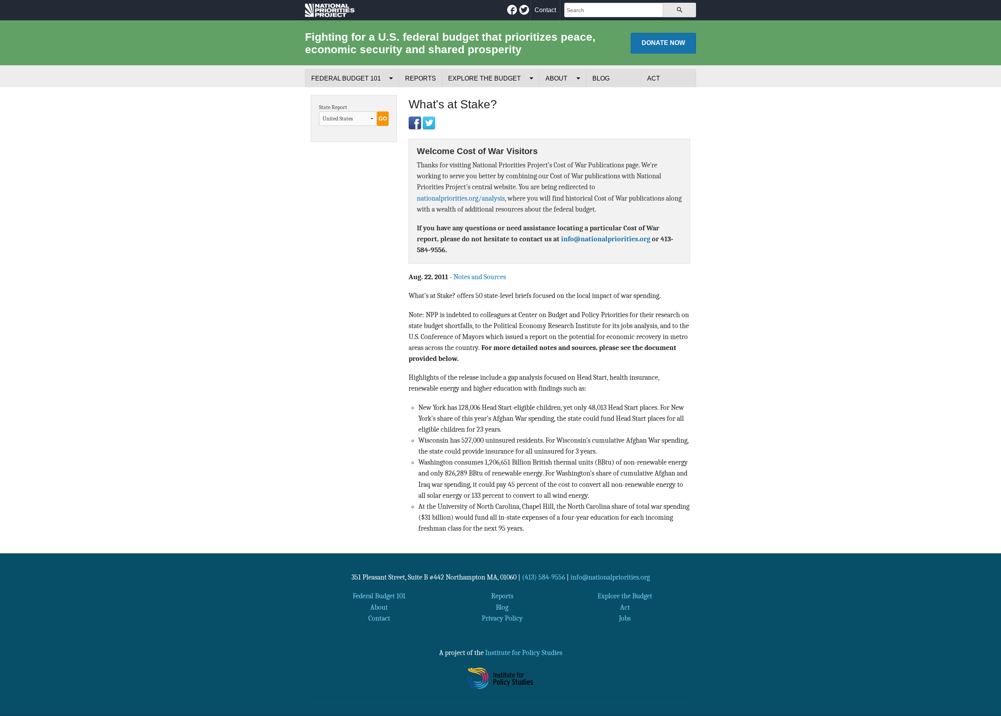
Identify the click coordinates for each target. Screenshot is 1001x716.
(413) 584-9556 (543, 577)
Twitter (429, 123)
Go (383, 118)
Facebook (415, 123)
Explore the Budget (484, 78)
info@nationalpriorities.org (605, 239)
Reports (420, 78)
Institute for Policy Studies (523, 653)
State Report (333, 107)
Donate (663, 42)
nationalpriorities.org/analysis (461, 198)
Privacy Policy (502, 618)
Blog (601, 78)
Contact (545, 10)
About (556, 78)
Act (653, 78)
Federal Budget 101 (346, 78)
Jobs (625, 618)
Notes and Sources (480, 277)
